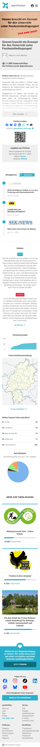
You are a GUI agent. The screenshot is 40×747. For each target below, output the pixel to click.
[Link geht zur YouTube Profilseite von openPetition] (25, 687)
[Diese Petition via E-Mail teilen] (31, 125)
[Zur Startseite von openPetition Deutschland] (14, 5)
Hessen (23, 156)
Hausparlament (28, 716)
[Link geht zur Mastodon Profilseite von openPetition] (5, 687)
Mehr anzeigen (18, 114)
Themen (5, 736)
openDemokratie (28, 713)
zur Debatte (18, 325)
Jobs (4, 711)
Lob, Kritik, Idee (8, 718)
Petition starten (8, 733)
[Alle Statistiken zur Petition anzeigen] (20, 405)
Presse (4, 716)
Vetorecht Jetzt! (28, 721)
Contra (20, 295)
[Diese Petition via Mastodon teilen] (15, 125)
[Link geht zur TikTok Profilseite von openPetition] (25, 681)
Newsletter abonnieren (20, 698)
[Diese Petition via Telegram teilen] (27, 125)
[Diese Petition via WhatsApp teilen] (23, 125)
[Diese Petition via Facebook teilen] (7, 125)
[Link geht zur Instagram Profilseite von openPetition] (15, 681)
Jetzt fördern (20, 664)
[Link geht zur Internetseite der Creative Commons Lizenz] (3, 745)
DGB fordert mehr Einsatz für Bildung (21, 229)
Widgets (25, 711)
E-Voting (25, 718)
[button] (32, 5)
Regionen (5, 738)
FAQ (23, 709)
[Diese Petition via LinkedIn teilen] (19, 125)
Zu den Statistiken (18, 409)
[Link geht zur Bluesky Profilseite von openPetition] (15, 687)
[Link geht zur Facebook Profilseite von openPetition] (5, 681)
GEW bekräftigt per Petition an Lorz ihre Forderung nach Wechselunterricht (22, 191)
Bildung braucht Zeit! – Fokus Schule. (20, 532)
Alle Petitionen (7, 731)
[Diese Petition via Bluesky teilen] (11, 125)
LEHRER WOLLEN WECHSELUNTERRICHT (16, 211)
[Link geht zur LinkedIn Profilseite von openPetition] (35, 681)
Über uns (5, 709)
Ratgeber (5, 728)
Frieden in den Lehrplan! (20, 576)
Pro (20, 254)
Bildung (24, 159)
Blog (4, 713)
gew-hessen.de (11, 433)
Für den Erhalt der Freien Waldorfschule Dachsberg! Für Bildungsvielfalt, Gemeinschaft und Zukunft (20, 622)
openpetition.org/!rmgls (22, 128)
